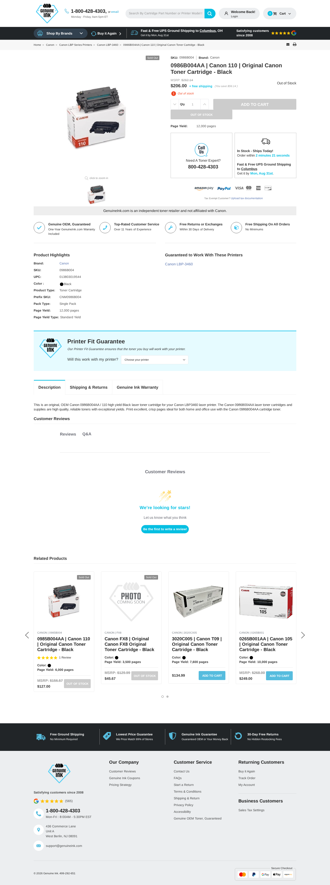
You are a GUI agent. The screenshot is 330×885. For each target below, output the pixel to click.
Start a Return (184, 785)
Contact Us (181, 771)
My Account (246, 785)
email (115, 11)
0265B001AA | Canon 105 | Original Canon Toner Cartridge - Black (265, 644)
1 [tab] (162, 696)
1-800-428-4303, (89, 11)
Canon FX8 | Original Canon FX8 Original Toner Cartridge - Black (129, 644)
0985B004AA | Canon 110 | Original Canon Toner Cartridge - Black (63, 644)
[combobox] (170, 13)
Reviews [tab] (68, 434)
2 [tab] (167, 696)
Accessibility (182, 811)
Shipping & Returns (89, 387)
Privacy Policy (183, 805)
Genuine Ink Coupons (124, 778)
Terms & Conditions (187, 791)
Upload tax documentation (247, 198)
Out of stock (77, 683)
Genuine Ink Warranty (137, 387)
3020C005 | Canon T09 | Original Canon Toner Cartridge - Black (197, 644)
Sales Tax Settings (251, 810)
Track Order (246, 778)
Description (49, 387)
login (234, 16)
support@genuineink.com (64, 846)
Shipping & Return (187, 798)
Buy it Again (107, 33)
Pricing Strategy (120, 785)
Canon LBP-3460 (179, 264)
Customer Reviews (122, 771)
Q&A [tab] (86, 434)
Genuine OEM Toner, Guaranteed (198, 818)
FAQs (178, 778)
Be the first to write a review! (165, 529)
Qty (182, 104)
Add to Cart (212, 675)
